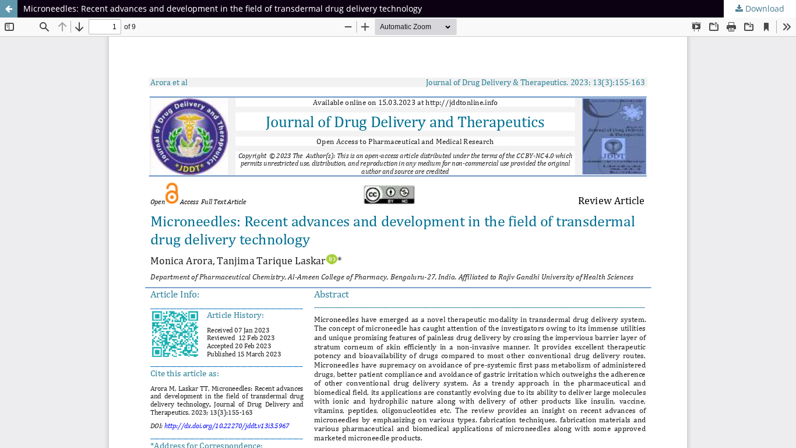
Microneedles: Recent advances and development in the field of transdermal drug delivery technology (222, 8)
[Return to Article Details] (8, 9)
